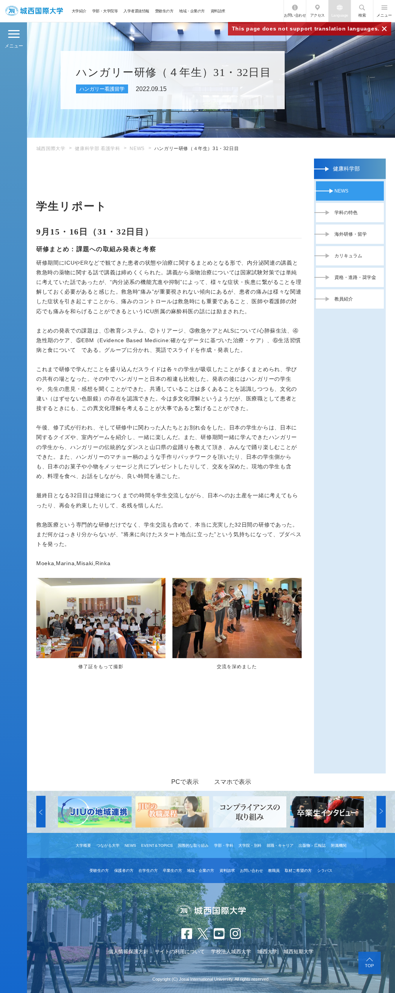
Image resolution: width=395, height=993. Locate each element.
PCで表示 (185, 782)
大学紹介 (79, 11)
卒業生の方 (172, 870)
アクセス (317, 15)
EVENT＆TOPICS (157, 845)
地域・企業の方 (192, 11)
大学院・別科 (250, 845)
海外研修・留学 (350, 234)
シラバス (325, 870)
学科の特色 (346, 212)
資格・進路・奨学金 (355, 277)
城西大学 (267, 951)
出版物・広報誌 (312, 845)
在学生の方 (148, 870)
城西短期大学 (299, 951)
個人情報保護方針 (128, 951)
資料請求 (218, 11)
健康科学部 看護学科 (97, 148)
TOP (369, 965)
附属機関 (338, 845)
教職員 (274, 870)
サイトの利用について (180, 951)
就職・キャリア (280, 845)
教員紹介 (343, 299)
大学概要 (83, 845)
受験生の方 (164, 11)
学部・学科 (223, 845)
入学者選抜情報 (136, 11)
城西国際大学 (51, 148)
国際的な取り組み (193, 845)
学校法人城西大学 (231, 951)
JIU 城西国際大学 (34, 11)
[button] (41, 812)
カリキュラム (348, 255)
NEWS (137, 148)
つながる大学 (108, 845)
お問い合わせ (295, 15)
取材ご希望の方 (298, 870)
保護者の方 (123, 870)
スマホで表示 (232, 782)
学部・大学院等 (105, 11)
